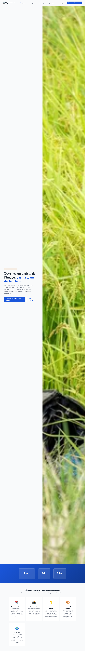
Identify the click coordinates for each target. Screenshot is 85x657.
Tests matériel (31, 299)
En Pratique (62, 2)
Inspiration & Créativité (42, 2)
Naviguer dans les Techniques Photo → (13, 299)
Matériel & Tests (34, 2)
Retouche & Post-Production (53, 2)
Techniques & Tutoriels (25, 2)
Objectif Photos (9, 3)
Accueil (19, 2)
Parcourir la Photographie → (74, 2)
